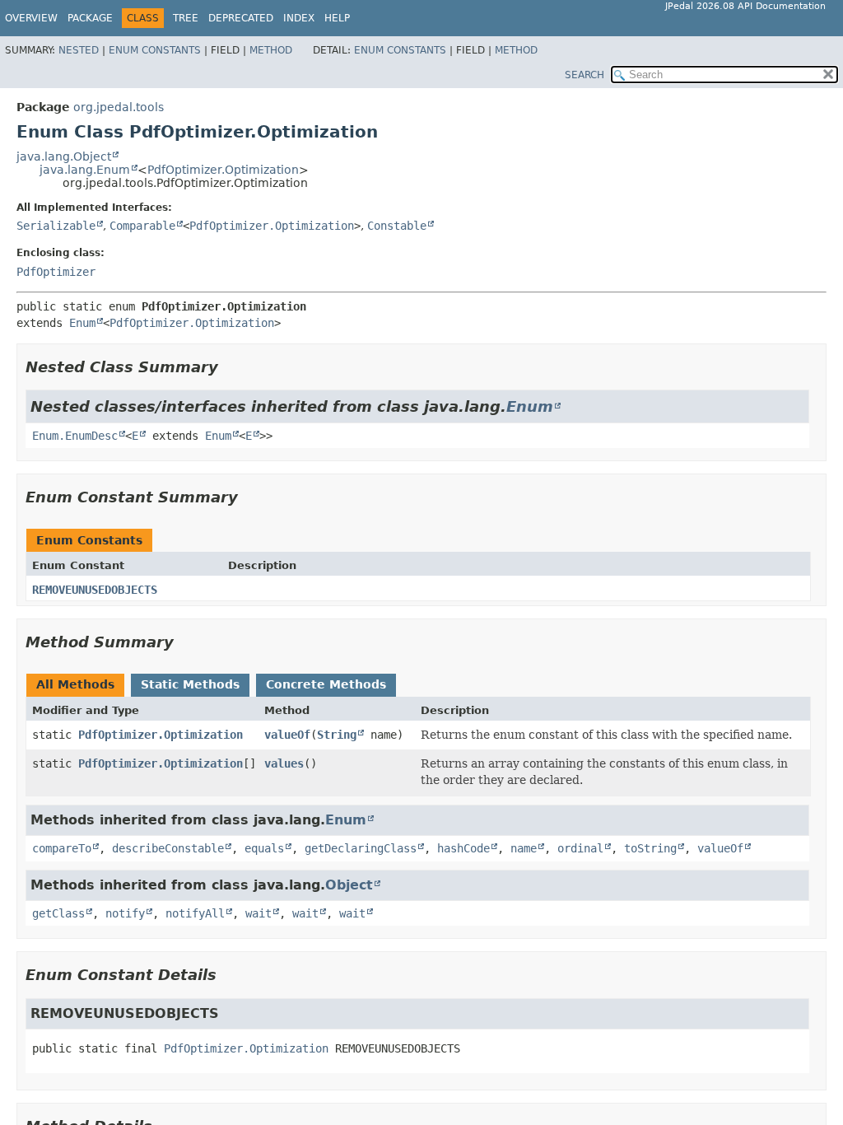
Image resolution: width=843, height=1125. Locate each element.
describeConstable (168, 848)
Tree (185, 18)
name (523, 848)
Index (298, 18)
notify (125, 913)
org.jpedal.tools (118, 107)
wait (258, 913)
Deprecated (240, 18)
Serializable (55, 225)
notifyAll (195, 913)
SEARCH (584, 75)
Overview (31, 18)
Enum (82, 322)
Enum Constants (155, 50)
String (336, 734)
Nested (78, 50)
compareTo (61, 848)
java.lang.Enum (85, 169)
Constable (396, 225)
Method (270, 50)
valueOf (287, 734)
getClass (58, 913)
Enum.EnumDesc (75, 435)
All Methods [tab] (75, 684)
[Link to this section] (229, 367)
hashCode (463, 848)
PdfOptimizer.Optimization (223, 169)
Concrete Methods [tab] (326, 684)
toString (650, 848)
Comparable (142, 225)
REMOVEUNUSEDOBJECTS (94, 589)
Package (90, 18)
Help (337, 18)
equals (264, 848)
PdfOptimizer (55, 271)
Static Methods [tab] (190, 684)
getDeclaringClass (361, 848)
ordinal (580, 848)
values (284, 763)
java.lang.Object (63, 156)
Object (349, 885)
